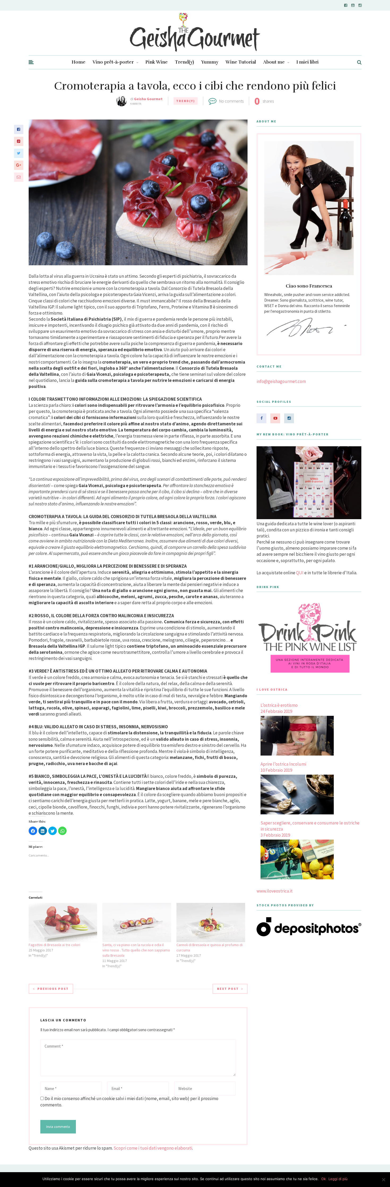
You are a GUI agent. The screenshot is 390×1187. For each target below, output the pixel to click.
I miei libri (307, 62)
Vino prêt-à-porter (113, 62)
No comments (231, 101)
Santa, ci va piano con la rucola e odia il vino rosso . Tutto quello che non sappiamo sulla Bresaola (136, 950)
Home (78, 62)
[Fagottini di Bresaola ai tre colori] (63, 922)
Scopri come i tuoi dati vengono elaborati (153, 1148)
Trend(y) (184, 62)
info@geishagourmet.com (281, 381)
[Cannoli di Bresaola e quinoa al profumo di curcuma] (210, 922)
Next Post (228, 989)
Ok (323, 1179)
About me (274, 62)
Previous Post (53, 989)
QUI (300, 573)
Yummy (209, 62)
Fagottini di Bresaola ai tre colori (54, 944)
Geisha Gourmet (148, 98)
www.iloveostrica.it (275, 891)
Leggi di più (338, 1179)
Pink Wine (156, 62)
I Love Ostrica (272, 689)
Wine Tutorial (241, 62)
